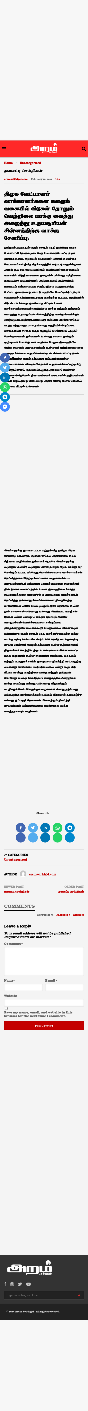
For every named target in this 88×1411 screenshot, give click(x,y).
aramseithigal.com (16, 179)
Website (10, 996)
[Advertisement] (44, 26)
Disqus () (78, 915)
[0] (5, 358)
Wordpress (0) (45, 915)
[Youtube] (28, 1284)
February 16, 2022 (41, 179)
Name (9, 981)
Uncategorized (15, 860)
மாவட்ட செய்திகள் (16, 892)
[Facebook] (5, 1284)
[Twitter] (20, 1284)
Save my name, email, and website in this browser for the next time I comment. (38, 1014)
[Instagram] (12, 1284)
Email (51, 981)
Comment (13, 944)
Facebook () (63, 915)
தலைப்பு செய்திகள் (71, 892)
